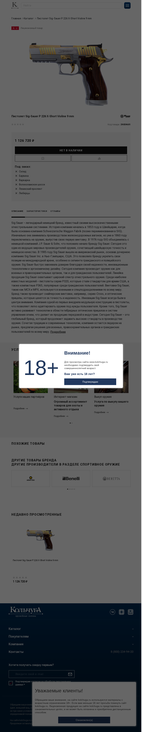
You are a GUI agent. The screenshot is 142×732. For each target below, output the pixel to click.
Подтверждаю (90, 381)
